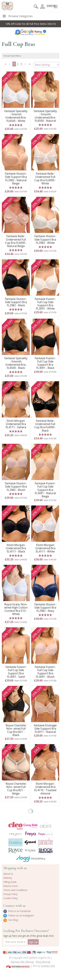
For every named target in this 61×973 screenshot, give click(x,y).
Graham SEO (48, 965)
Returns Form (10, 886)
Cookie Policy (10, 898)
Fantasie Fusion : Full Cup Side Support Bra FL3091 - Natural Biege (45, 490)
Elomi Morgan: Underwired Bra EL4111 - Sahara (16, 424)
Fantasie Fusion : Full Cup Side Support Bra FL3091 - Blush (45, 671)
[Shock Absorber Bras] (45, 851)
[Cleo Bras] (15, 826)
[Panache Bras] (45, 842)
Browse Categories (20, 16)
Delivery (7, 877)
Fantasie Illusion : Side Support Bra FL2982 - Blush (16, 487)
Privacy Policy (10, 894)
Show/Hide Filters (12, 55)
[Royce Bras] (15, 850)
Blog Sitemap (43, 961)
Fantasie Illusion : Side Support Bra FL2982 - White (45, 239)
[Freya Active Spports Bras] (45, 834)
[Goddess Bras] (15, 842)
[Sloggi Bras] (23, 859)
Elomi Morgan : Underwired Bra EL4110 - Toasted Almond (45, 788)
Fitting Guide (10, 881)
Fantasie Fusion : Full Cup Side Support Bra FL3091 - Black (45, 363)
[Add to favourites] (26, 75)
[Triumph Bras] (38, 858)
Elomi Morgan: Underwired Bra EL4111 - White (45, 548)
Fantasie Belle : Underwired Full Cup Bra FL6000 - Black (45, 425)
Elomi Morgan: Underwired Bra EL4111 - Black (16, 548)
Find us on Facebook (19, 911)
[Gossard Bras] (30, 842)
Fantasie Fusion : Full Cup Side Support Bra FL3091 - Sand (15, 671)
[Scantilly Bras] (30, 850)
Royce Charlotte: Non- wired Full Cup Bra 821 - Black (16, 730)
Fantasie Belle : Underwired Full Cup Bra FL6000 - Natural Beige (16, 241)
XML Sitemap (27, 961)
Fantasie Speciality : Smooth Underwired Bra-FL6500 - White (15, 116)
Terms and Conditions (15, 890)
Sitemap (15, 961)
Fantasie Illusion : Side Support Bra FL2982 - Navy (45, 608)
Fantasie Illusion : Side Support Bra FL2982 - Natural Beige (16, 178)
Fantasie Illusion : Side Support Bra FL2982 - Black (16, 302)
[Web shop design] (18, 965)
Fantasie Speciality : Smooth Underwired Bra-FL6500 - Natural (45, 116)
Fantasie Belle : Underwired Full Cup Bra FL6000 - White (45, 178)
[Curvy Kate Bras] (30, 826)
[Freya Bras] (30, 834)
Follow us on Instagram (21, 915)
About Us (8, 873)
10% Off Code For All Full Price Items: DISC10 (30, 23)
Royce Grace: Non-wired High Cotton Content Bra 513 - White (15, 609)
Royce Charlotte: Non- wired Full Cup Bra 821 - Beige (16, 788)
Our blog (13, 919)
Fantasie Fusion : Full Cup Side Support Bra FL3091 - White (45, 303)
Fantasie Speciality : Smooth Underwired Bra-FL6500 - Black (15, 363)
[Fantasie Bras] (15, 834)
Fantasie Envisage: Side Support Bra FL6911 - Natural (45, 729)
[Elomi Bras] (45, 826)
